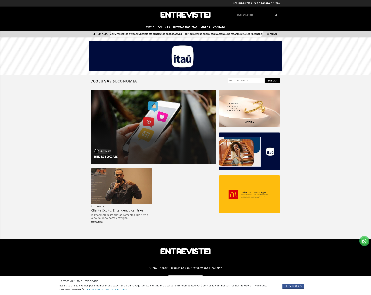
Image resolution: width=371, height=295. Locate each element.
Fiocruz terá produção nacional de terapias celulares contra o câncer (225, 34)
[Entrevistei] (185, 14)
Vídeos (205, 27)
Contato (219, 27)
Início (150, 27)
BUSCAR (272, 80)
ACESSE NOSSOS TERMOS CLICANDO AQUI (107, 289)
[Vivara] (249, 109)
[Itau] (185, 55)
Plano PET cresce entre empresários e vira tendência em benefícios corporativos (128, 34)
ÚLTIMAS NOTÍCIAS (185, 27)
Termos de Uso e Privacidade (189, 268)
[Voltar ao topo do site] (366, 177)
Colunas (164, 27)
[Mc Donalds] (249, 194)
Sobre (164, 268)
